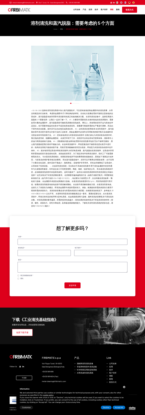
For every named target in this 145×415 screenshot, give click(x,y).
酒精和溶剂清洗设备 (85, 363)
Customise (26, 407)
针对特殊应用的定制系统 (87, 370)
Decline (106, 407)
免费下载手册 (22, 332)
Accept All (119, 407)
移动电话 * (21, 248)
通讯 (21, 278)
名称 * (20, 236)
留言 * (20, 260)
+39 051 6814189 (74, 3)
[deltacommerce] (130, 408)
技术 (96, 9)
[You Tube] (111, 2)
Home (56, 29)
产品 (84, 9)
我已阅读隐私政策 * (26, 275)
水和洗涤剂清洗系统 (85, 373)
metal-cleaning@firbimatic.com (23, 3)
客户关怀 (104, 9)
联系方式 (129, 10)
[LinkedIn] (114, 2)
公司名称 (76, 9)
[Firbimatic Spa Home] (19, 8)
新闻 (118, 9)
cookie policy (48, 395)
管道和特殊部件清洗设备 (87, 367)
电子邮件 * (78, 248)
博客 (112, 9)
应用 (90, 9)
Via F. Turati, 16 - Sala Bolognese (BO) (51, 3)
